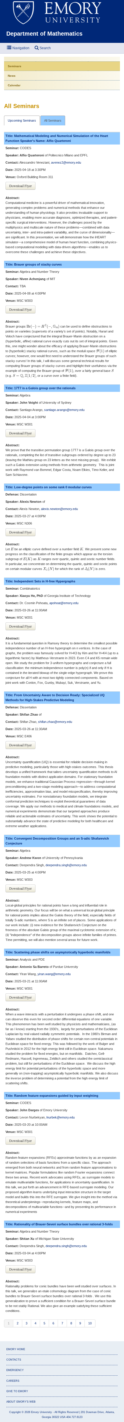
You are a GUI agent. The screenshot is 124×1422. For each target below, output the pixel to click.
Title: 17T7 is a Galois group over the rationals (40, 388)
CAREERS (12, 1380)
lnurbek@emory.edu (60, 1117)
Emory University (41, 1412)
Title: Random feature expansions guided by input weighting (51, 1095)
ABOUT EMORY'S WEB (20, 1401)
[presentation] (43, 326)
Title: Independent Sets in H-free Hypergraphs (40, 581)
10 (90, 1323)
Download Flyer (20, 185)
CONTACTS (13, 1359)
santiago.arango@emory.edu (64, 410)
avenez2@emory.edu (66, 162)
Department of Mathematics (44, 33)
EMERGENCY (15, 1370)
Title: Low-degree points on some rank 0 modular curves (48, 487)
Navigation (20, 48)
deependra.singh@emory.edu (66, 865)
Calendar (14, 85)
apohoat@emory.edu (63, 603)
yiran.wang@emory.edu (54, 974)
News (12, 75)
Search (45, 48)
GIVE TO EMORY (17, 1391)
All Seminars (52, 120)
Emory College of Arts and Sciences (62, 12)
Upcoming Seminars (22, 120)
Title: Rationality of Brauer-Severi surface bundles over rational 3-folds (59, 1224)
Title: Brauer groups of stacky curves (33, 264)
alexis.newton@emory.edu (59, 509)
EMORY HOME (15, 1349)
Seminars (14, 66)
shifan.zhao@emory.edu (55, 721)
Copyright (15, 1412)
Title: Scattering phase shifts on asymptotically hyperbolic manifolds (57, 952)
